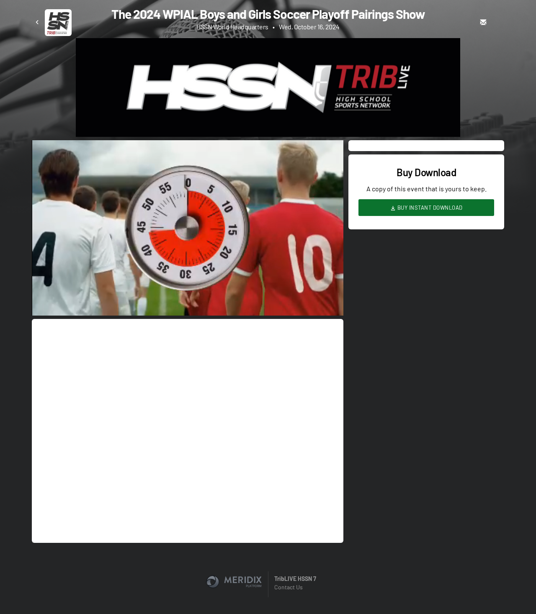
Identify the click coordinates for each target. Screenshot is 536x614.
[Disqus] (187, 430)
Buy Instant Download (429, 207)
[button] (190, 230)
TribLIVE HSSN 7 (295, 578)
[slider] (187, 285)
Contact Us (288, 587)
